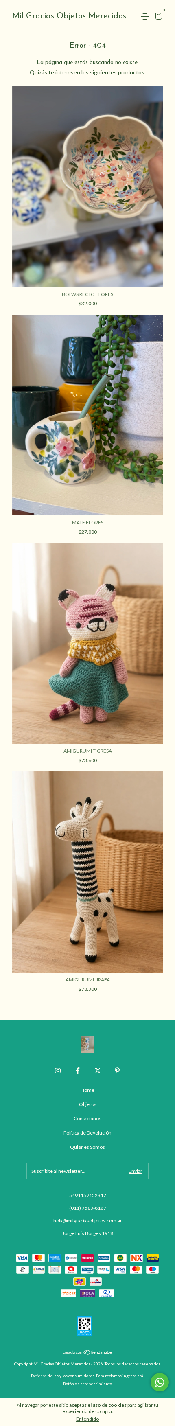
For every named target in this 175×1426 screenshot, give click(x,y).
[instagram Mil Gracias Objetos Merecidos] (58, 1070)
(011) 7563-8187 (87, 1208)
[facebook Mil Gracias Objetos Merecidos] (77, 1070)
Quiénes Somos (87, 1147)
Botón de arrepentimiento (87, 1383)
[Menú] (146, 16)
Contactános (87, 1118)
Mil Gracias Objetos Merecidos (69, 16)
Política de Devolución (87, 1133)
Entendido (87, 1419)
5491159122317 (87, 1195)
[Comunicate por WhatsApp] (160, 1382)
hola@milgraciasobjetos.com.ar (87, 1221)
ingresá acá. (133, 1375)
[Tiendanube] (87, 1352)
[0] (157, 17)
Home (87, 1090)
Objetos (87, 1104)
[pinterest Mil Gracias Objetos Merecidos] (117, 1070)
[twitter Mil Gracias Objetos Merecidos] (97, 1070)
